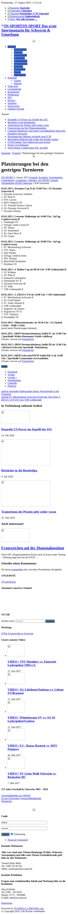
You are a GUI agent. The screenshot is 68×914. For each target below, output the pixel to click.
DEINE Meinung (23, 183)
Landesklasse (20, 60)
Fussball (12, 46)
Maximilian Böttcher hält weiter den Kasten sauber (33, 139)
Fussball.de (27, 339)
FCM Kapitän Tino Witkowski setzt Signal (29, 142)
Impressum (6, 903)
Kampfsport (13, 92)
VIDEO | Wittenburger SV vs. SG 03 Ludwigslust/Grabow (31, 719)
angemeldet (17, 569)
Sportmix (12, 103)
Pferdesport (13, 94)
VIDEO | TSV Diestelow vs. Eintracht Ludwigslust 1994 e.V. (32, 663)
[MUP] (34, 810)
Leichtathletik (14, 89)
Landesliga (19, 58)
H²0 (10, 97)
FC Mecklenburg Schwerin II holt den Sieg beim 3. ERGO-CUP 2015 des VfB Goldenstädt (31, 398)
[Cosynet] (34, 41)
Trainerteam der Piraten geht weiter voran (28, 125)
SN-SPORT (7, 177)
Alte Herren (20, 75)
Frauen (17, 72)
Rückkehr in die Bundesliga (21, 122)
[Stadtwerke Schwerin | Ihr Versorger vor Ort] (34, 156)
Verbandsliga (20, 55)
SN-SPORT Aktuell (48, 180)
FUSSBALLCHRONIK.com (29, 908)
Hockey (11, 100)
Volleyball (13, 86)
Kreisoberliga (20, 63)
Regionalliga (20, 49)
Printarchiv (6, 801)
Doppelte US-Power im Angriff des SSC (28, 119)
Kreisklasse (19, 69)
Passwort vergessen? (18, 839)
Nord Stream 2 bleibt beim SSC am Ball (28, 147)
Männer (18, 83)
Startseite (5, 153)
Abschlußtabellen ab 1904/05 (16, 795)
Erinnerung (19, 834)
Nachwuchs (13, 106)
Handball (12, 77)
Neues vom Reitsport (18, 145)
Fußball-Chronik (16, 109)
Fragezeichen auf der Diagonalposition (27, 128)
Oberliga (18, 52)
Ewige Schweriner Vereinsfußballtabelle (21, 798)
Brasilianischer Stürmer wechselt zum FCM (29, 136)
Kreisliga (18, 66)
